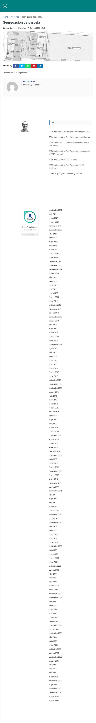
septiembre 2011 (55, 491)
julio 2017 (53, 352)
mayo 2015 (53, 420)
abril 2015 (53, 424)
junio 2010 (53, 530)
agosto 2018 (54, 321)
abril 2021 (53, 214)
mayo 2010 (53, 534)
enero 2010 (53, 542)
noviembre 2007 (55, 594)
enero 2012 (53, 479)
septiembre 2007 (55, 598)
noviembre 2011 (55, 483)
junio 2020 (53, 238)
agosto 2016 (54, 392)
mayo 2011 (53, 499)
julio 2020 (53, 234)
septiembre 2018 (55, 317)
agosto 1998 (54, 700)
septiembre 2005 (55, 657)
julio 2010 (53, 526)
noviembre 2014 (55, 435)
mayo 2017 (53, 360)
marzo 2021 (53, 218)
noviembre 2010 (55, 515)
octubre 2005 (54, 653)
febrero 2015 (54, 431)
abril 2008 (53, 582)
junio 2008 (53, 578)
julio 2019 (53, 277)
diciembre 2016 (55, 380)
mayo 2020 (53, 242)
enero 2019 (53, 301)
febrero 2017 (54, 372)
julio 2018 (53, 325)
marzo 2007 (53, 617)
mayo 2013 (53, 463)
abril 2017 (53, 364)
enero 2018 (53, 341)
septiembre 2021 (55, 210)
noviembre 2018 (55, 309)
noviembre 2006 (55, 625)
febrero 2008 (54, 586)
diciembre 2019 (55, 262)
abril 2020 (53, 246)
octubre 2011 (54, 487)
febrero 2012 (54, 475)
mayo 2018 (53, 329)
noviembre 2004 (55, 681)
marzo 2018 (53, 333)
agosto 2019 (54, 273)
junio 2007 (53, 605)
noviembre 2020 (55, 226)
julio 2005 (53, 665)
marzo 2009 (53, 554)
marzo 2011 (53, 507)
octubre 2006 (54, 629)
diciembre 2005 (55, 649)
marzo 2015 (53, 428)
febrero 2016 (54, 408)
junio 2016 (53, 396)
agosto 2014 (54, 439)
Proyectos (22, 28)
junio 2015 (53, 416)
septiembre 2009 (55, 546)
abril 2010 (53, 538)
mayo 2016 (53, 400)
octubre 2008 (54, 570)
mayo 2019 (53, 285)
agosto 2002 (54, 696)
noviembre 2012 (55, 471)
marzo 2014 (53, 443)
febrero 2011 (54, 511)
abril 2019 (53, 289)
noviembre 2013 (55, 455)
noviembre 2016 (55, 384)
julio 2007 (53, 602)
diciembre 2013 (55, 451)
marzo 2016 (53, 404)
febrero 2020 (54, 253)
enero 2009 (53, 562)
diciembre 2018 (55, 305)
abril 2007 (53, 613)
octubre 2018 (54, 313)
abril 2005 (53, 673)
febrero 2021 (54, 222)
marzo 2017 (53, 368)
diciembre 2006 (55, 621)
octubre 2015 (54, 412)
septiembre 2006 (55, 633)
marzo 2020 (53, 250)
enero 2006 (53, 645)
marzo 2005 (53, 677)
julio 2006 (53, 637)
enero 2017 (53, 376)
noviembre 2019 (55, 265)
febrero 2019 (54, 297)
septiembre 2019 (55, 269)
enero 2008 (53, 590)
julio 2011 (53, 495)
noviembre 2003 (55, 689)
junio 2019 (53, 281)
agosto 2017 (54, 348)
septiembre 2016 (55, 388)
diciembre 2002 (55, 692)
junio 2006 (53, 641)
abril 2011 (53, 503)
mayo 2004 (53, 685)
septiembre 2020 (55, 230)
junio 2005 (53, 669)
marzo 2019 (53, 293)
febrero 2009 (54, 558)
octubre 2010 (54, 518)
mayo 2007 (53, 609)
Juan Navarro (11, 28)
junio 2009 (53, 550)
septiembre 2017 (55, 344)
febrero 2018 (54, 337)
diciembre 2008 (55, 566)
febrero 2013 (54, 467)
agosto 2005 (54, 661)
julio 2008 (53, 574)
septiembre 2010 (55, 522)
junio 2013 (53, 459)
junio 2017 (53, 356)
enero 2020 (53, 257)
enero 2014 (53, 447)
